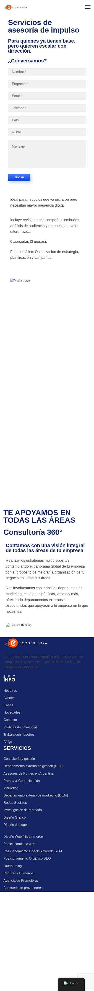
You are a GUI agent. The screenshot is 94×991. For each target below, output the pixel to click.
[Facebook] (4, 676)
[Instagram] (9, 676)
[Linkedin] (14, 676)
